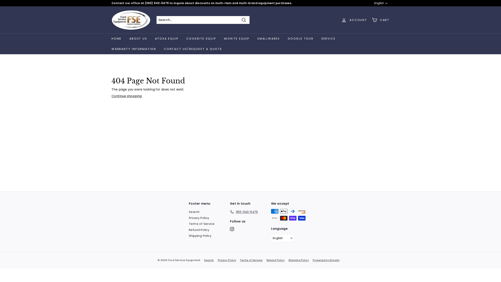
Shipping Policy (200, 236)
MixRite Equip (237, 39)
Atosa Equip (167, 39)
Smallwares (268, 39)
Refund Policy (199, 230)
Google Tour (301, 39)
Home (117, 39)
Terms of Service (201, 224)
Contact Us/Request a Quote (193, 49)
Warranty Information (134, 49)
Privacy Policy (199, 218)
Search (194, 212)
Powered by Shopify (326, 260)
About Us (138, 39)
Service (328, 39)
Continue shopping (127, 96)
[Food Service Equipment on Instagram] (232, 229)
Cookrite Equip (201, 39)
